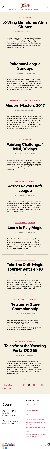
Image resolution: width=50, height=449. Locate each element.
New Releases (17, 59)
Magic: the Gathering (16, 100)
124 (23, 385)
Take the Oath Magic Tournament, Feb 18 (25, 266)
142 (42, 385)
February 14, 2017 (31, 31)
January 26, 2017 (31, 153)
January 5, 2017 (30, 355)
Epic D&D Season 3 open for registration (36, 427)
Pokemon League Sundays (25, 66)
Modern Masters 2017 (25, 105)
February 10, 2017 (31, 73)
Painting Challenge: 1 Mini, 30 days (25, 146)
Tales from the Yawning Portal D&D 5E (25, 348)
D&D (16, 341)
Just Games (20, 31)
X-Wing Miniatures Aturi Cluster (25, 24)
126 (33, 385)
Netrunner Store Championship (24, 306)
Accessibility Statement (32, 410)
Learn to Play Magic (25, 227)
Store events (28, 17)
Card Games (16, 299)
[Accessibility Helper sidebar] (48, 444)
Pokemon (25, 59)
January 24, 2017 (31, 232)
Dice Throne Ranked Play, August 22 (35, 419)
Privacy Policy (30, 415)
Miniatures (21, 17)
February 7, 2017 (31, 110)
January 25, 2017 (31, 195)
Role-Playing (31, 341)
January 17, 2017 (31, 313)
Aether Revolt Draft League (25, 188)
